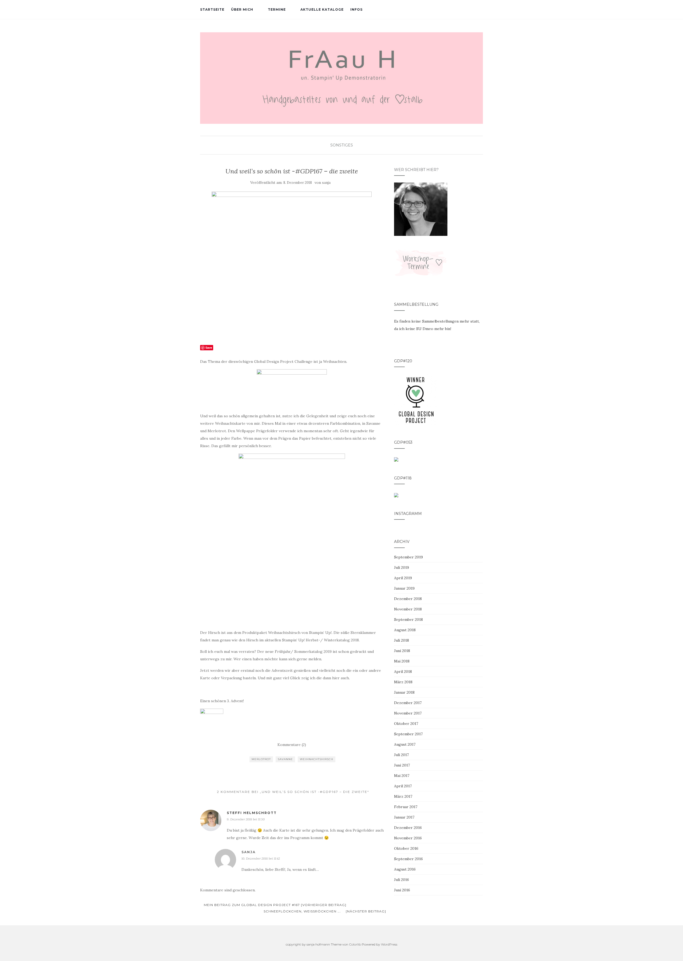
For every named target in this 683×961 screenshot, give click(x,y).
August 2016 (405, 869)
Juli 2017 (401, 754)
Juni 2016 (402, 890)
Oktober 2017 (406, 723)
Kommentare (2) (291, 744)
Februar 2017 (405, 806)
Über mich (242, 9)
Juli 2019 (401, 567)
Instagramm (408, 513)
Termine (277, 9)
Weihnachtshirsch (316, 759)
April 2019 (403, 577)
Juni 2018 (402, 650)
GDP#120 (403, 361)
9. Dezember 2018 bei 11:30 (246, 819)
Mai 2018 (402, 661)
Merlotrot (261, 759)
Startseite (212, 9)
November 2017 (408, 713)
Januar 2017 (404, 817)
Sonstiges (341, 145)
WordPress (389, 944)
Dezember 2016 (408, 827)
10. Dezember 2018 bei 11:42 (260, 858)
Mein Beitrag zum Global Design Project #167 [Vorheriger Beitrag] (274, 905)
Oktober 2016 (406, 848)
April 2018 (403, 671)
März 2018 (403, 682)
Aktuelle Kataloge (322, 9)
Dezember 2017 (408, 702)
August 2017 (404, 744)
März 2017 (403, 796)
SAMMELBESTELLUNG (416, 304)
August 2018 (405, 630)
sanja (326, 182)
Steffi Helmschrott (252, 813)
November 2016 (408, 838)
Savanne (285, 759)
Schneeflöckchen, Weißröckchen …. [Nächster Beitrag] (325, 911)
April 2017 (403, 786)
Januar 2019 (404, 588)
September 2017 (408, 734)
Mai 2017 (401, 775)
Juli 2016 (401, 879)
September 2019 (408, 557)
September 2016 (408, 858)
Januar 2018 (404, 692)
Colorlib (355, 944)
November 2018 (408, 609)
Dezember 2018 (408, 598)
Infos (356, 9)
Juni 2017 (402, 765)
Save (208, 348)
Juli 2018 (401, 640)
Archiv (402, 541)
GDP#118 (403, 478)
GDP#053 (403, 442)
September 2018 (408, 619)
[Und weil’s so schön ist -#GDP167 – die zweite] (291, 265)
